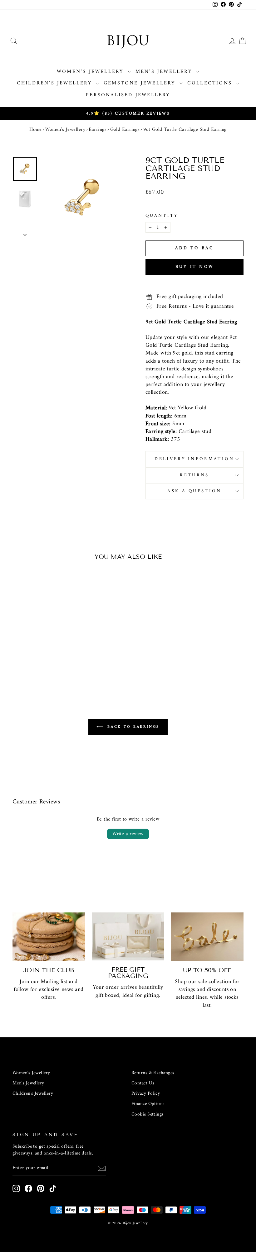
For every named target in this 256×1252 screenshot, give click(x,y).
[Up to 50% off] (207, 936)
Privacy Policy (145, 1093)
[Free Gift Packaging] (128, 936)
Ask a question (194, 491)
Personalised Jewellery (128, 95)
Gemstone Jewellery (141, 83)
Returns (194, 475)
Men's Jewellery (164, 71)
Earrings (97, 129)
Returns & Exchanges (153, 1073)
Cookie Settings (147, 1114)
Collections (210, 83)
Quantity (161, 216)
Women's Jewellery (91, 71)
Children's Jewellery (55, 83)
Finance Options (148, 1104)
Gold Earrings (125, 129)
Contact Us (143, 1083)
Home (35, 129)
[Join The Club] (48, 936)
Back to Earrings (132, 727)
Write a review (128, 834)
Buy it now (194, 267)
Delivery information (194, 459)
